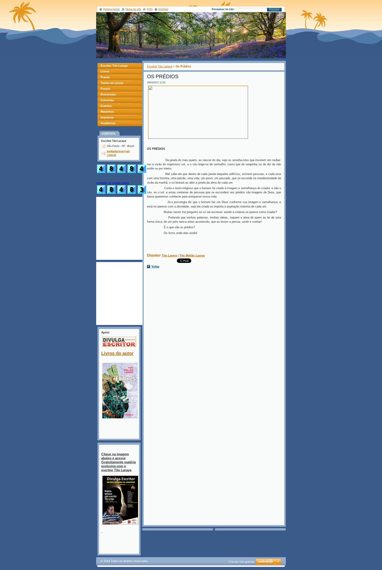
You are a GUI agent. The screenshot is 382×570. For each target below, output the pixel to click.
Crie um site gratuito (241, 561)
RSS (150, 9)
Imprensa (107, 117)
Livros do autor (117, 353)
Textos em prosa (112, 83)
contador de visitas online (112, 182)
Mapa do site (133, 9)
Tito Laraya (169, 255)
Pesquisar (274, 9)
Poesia (105, 88)
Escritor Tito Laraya (159, 66)
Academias (108, 123)
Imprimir (163, 9)
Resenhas (107, 111)
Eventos (106, 106)
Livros (105, 71)
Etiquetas (153, 255)
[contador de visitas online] (121, 193)
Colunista (107, 100)
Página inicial (111, 9)
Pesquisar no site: (223, 9)
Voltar (155, 266)
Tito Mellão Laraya (192, 255)
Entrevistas (108, 94)
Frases (105, 77)
